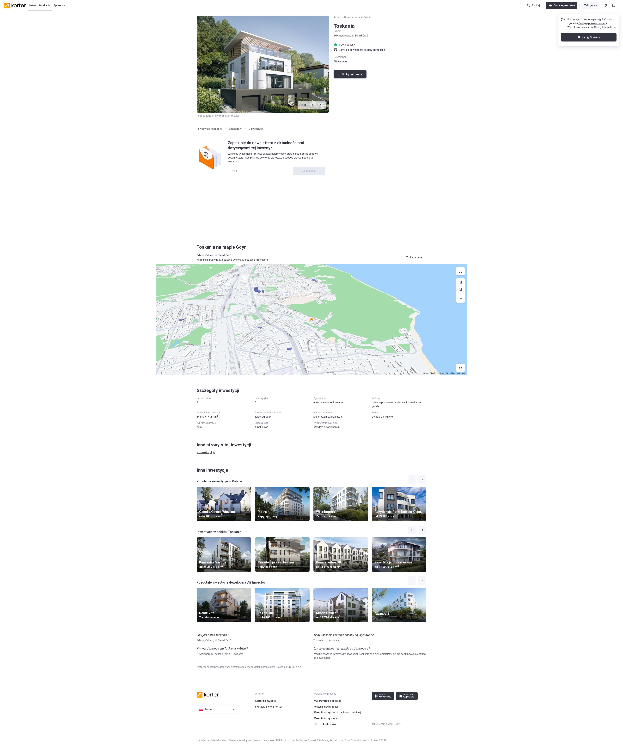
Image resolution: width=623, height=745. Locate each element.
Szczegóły (235, 128)
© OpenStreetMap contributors (452, 373)
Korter (337, 17)
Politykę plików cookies (591, 23)
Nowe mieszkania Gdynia (357, 17)
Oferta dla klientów (324, 724)
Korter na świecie (265, 700)
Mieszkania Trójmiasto (255, 259)
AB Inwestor (341, 61)
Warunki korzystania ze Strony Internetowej (591, 27)
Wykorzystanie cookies (327, 700)
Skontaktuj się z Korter (268, 706)
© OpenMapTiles (430, 373)
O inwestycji (256, 128)
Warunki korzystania (325, 718)
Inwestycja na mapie (209, 128)
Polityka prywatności (325, 706)
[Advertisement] (311, 209)
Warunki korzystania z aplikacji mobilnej (337, 712)
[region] (311, 319)
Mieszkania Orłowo (230, 259)
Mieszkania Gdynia (207, 259)
